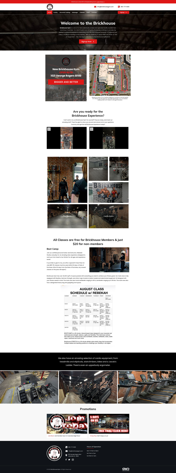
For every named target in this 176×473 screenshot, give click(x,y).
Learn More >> (101, 1)
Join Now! (51, 436)
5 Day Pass (93, 436)
